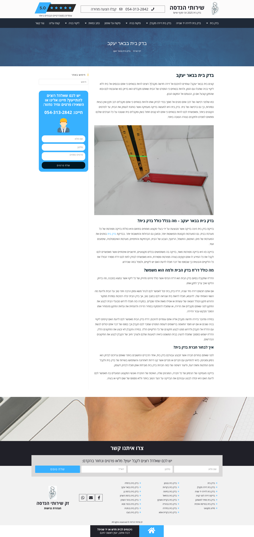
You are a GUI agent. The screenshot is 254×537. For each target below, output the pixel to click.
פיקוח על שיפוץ (112, 23)
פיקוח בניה (135, 23)
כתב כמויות (94, 23)
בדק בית (214, 23)
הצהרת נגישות (52, 508)
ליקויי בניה (74, 23)
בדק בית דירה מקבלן (160, 23)
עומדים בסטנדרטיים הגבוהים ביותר (55, 15)
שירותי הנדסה (187, 7)
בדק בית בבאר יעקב (121, 51)
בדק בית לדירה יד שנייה (188, 23)
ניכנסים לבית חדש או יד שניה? (114, 529)
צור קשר (39, 23)
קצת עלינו (54, 23)
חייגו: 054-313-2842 (63, 112)
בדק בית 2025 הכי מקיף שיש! (187, 12)
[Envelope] (91, 497)
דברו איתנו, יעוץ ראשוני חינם (115, 533)
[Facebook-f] (99, 497)
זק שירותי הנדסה (52, 503)
